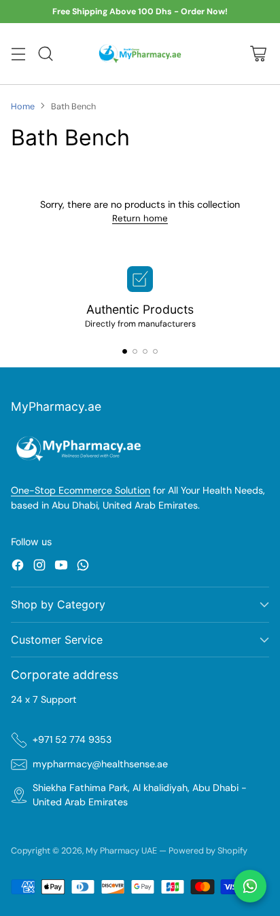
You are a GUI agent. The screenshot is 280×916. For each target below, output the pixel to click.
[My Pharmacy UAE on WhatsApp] (83, 567)
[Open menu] (18, 54)
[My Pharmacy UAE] (140, 53)
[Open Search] (45, 54)
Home (23, 106)
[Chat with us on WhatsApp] (250, 886)
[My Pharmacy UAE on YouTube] (61, 567)
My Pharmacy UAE (121, 850)
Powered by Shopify (208, 850)
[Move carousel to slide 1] (124, 351)
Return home (140, 218)
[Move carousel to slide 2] (135, 351)
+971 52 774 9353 (72, 739)
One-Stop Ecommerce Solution (80, 490)
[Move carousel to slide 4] (155, 351)
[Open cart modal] (258, 54)
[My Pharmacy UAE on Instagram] (39, 567)
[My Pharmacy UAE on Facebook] (18, 567)
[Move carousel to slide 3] (145, 351)
